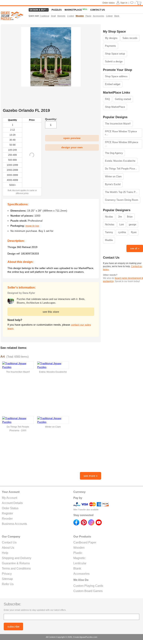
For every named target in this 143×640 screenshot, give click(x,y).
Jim (120, 216)
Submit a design (114, 61)
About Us (8, 547)
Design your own (72, 147)
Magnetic (79, 558)
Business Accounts (14, 523)
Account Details (12, 503)
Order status (108, 2)
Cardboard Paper (84, 542)
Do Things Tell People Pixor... (121, 168)
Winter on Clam (113, 176)
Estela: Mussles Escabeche (120, 160)
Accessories (81, 573)
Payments (110, 45)
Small (53, 16)
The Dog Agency (114, 153)
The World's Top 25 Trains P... (121, 192)
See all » (134, 248)
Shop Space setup (115, 53)
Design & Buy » (39, 10)
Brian (130, 216)
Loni (121, 224)
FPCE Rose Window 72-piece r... (121, 133)
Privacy (7, 573)
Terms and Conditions (16, 568)
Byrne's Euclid (112, 184)
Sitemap (7, 578)
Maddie (109, 240)
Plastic (77, 552)
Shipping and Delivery (16, 558)
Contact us (97, 10)
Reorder (7, 518)
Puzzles (57, 10)
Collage (109, 16)
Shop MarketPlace (115, 106)
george (132, 224)
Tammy (109, 232)
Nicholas (109, 224)
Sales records (130, 38)
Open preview (71, 138)
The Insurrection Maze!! (118, 123)
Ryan (133, 232)
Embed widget (112, 84)
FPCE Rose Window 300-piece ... (121, 144)
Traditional (44, 16)
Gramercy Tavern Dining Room (121, 200)
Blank (77, 568)
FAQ (107, 99)
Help (5, 552)
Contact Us (9, 542)
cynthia (122, 232)
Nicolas (109, 216)
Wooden (79, 547)
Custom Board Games (88, 591)
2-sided (70, 16)
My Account (9, 497)
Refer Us (8, 584)
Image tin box (32, 226)
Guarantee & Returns (16, 563)
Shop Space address (116, 76)
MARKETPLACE (76, 10)
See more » (90, 475)
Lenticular (79, 563)
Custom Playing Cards (88, 585)
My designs (111, 38)
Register (7, 513)
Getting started (123, 99)
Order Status (10, 508)
